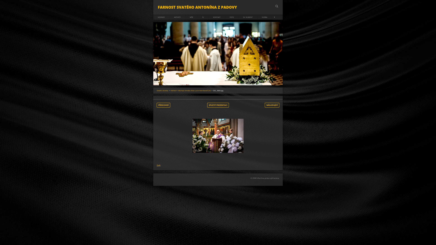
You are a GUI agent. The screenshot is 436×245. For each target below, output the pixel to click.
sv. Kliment (248, 17)
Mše (191, 17)
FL (203, 17)
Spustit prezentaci (218, 105)
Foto (232, 17)
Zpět (159, 165)
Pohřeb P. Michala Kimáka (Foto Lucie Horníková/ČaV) (191, 90)
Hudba (264, 17)
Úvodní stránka (162, 90)
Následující (272, 105)
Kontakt (216, 17)
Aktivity (177, 17)
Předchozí (163, 105)
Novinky (161, 17)
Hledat (276, 7)
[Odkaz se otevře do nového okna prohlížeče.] (218, 135)
